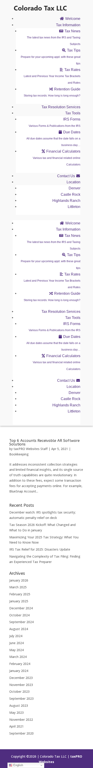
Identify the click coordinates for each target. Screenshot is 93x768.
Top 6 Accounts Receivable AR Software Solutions (44, 442)
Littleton (74, 207)
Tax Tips (50, 56)
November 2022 (21, 719)
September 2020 (21, 733)
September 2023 (21, 698)
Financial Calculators (56, 157)
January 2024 (18, 671)
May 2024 (16, 650)
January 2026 (18, 580)
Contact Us (66, 176)
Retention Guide (52, 92)
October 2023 (19, 691)
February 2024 (19, 664)
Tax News (53, 37)
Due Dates (53, 138)
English (17, 765)
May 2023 (16, 712)
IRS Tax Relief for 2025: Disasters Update (39, 549)
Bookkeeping (19, 454)
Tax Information (68, 25)
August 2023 (18, 705)
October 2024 (19, 615)
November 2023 (21, 685)
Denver (74, 188)
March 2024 (18, 657)
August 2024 (18, 629)
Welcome (72, 19)
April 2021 (16, 726)
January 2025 (18, 601)
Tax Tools (72, 113)
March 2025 (18, 587)
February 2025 (19, 594)
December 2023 (21, 678)
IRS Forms (54, 122)
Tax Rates (52, 76)
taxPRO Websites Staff (31, 449)
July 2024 (15, 636)
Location (73, 182)
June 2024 (16, 643)
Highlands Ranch (66, 201)
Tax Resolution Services (61, 107)
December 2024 (21, 608)
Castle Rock (70, 194)
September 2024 (21, 622)
